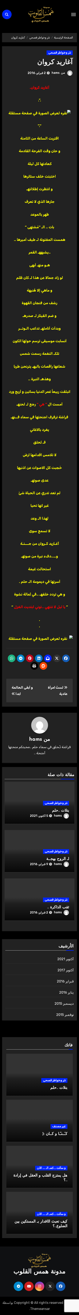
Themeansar (40, 1309)
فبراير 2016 (65, 981)
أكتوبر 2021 (65, 959)
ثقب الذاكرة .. (58, 907)
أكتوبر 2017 (66, 970)
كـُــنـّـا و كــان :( (54, 1134)
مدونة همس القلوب (39, 1272)
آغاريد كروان (55, 62)
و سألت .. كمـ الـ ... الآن (51, 1168)
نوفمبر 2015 (65, 1015)
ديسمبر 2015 (64, 1004)
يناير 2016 (66, 992)
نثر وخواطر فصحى (59, 52)
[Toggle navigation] (73, 14)
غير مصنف (59, 1126)
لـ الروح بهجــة (57, 859)
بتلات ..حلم (60, 811)
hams (56, 73)
